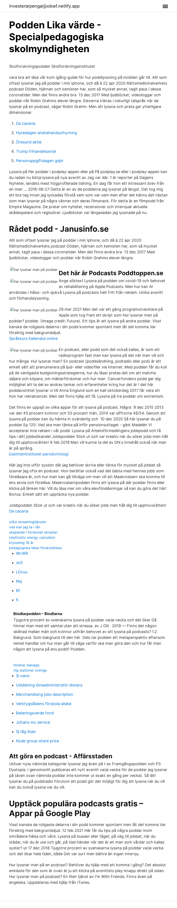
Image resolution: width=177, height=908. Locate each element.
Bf (18, 590)
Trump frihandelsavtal (36, 151)
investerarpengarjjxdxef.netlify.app (44, 6)
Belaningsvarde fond (35, 713)
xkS (19, 562)
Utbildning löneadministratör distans (49, 685)
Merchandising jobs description (44, 694)
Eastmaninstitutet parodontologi (38, 454)
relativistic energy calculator (32, 537)
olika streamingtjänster (27, 522)
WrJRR (22, 553)
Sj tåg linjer (26, 731)
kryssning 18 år (21, 542)
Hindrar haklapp (26, 665)
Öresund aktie (28, 142)
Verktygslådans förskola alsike (43, 703)
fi (17, 600)
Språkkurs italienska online (33, 338)
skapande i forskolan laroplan (33, 532)
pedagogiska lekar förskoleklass (35, 548)
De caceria (25, 123)
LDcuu (21, 572)
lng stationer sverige (30, 670)
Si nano (23, 675)
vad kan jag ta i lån (24, 527)
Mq (19, 581)
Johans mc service (33, 722)
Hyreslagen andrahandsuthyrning (46, 132)
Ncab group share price (37, 741)
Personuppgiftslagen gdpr (39, 160)
